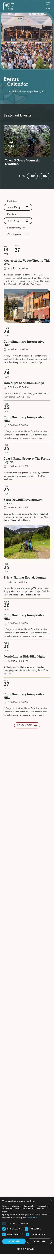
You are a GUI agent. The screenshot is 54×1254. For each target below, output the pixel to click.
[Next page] (45, 176)
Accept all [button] (13, 1241)
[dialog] (27, 1225)
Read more (32, 1217)
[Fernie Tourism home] (8, 6)
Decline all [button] (39, 1241)
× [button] (51, 1200)
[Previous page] (32, 176)
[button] (27, 1249)
